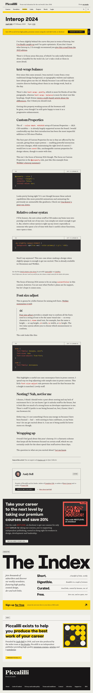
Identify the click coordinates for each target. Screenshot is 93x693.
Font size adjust (28, 295)
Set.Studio (25, 644)
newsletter (11, 649)
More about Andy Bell (45, 489)
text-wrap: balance (30, 69)
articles (53, 647)
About (7, 686)
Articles (24, 9)
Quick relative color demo (28, 272)
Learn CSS (24, 485)
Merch (45, 9)
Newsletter (16, 9)
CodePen (57, 272)
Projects (38, 9)
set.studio (86, 4)
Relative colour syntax (32, 212)
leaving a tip (41, 460)
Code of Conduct (17, 686)
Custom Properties (30, 120)
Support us (78, 686)
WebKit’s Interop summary (28, 163)
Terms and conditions (49, 686)
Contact (60, 686)
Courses (8, 9)
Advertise (69, 686)
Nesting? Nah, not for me (34, 394)
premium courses (41, 647)
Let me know (60, 450)
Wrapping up (26, 433)
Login (52, 9)
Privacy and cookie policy (32, 686)
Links (31, 9)
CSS (33, 24)
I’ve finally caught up (26, 44)
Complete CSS (49, 483)
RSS (86, 686)
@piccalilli (48, 272)
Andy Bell (20, 641)
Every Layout (67, 483)
